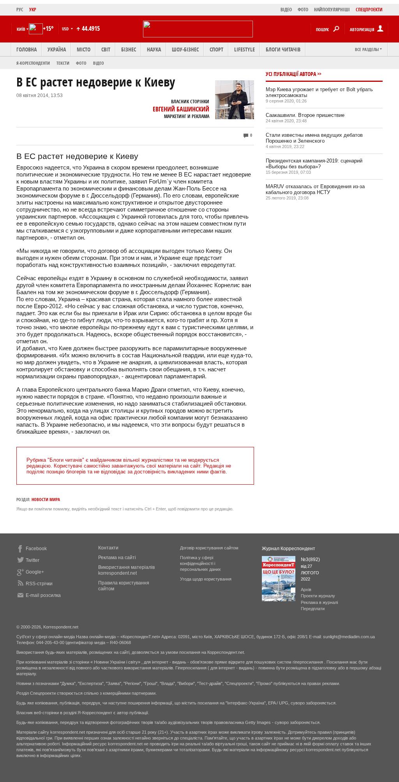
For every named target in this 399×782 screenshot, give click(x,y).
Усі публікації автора (291, 74)
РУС (19, 9)
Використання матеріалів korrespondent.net (126, 570)
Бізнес (128, 49)
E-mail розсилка (43, 595)
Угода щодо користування (205, 579)
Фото (81, 63)
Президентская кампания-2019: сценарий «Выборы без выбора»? (314, 163)
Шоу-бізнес (185, 49)
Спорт (216, 49)
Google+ (35, 572)
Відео (98, 63)
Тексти (62, 63)
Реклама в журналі (319, 602)
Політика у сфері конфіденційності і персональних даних (200, 563)
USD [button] (66, 29)
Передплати (313, 608)
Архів (306, 589)
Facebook (36, 548)
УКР (32, 9)
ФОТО (303, 9)
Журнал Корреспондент (288, 548)
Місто (83, 49)
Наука (154, 49)
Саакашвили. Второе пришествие (305, 115)
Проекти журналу (318, 595)
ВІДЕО (286, 9)
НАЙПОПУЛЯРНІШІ (332, 9)
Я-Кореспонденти (33, 63)
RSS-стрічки (39, 583)
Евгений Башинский (181, 109)
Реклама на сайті (117, 557)
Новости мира (46, 499)
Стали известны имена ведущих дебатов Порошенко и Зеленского (314, 138)
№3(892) (310, 559)
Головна (26, 49)
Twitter (32, 560)
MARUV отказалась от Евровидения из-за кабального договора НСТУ (315, 189)
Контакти (108, 548)
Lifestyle (244, 49)
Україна (57, 49)
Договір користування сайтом (209, 547)
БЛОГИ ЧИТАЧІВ (283, 49)
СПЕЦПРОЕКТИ (369, 9)
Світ (105, 49)
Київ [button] (21, 29)
